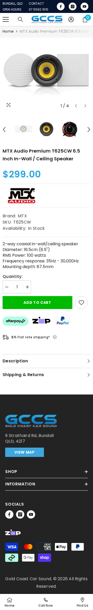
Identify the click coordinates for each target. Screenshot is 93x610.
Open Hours (12, 9)
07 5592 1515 (38, 9)
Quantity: (13, 276)
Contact (36, 3)
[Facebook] (9, 514)
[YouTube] (31, 514)
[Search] (20, 19)
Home (8, 31)
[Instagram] (20, 514)
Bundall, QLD (12, 3)
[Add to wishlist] (81, 302)
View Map (24, 452)
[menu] (6, 19)
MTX (22, 216)
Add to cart (37, 302)
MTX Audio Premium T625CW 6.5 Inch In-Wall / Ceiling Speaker (41, 155)
